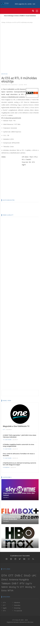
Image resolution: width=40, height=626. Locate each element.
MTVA (10, 590)
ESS (30, 162)
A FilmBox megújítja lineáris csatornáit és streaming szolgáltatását (18, 445)
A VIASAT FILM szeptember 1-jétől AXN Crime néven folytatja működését (19, 436)
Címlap (3, 22)
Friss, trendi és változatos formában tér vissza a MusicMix (19, 454)
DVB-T (15, 583)
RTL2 (35, 157)
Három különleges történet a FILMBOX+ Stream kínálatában (20, 15)
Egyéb (5, 608)
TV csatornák (7, 439)
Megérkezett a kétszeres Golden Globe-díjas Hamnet (19, 494)
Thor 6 (31, 157)
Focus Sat (25, 162)
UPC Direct (25, 157)
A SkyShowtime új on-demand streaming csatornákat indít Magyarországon (19, 464)
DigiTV (24, 165)
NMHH (4, 587)
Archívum (8, 22)
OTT (10, 575)
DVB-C (19, 575)
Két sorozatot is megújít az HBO (14, 543)
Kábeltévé (17, 602)
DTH (33, 162)
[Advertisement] (20, 45)
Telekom (6, 583)
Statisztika (17, 605)
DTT (4, 429)
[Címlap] (5, 4)
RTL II (23, 159)
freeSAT (28, 159)
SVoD (27, 575)
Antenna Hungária (19, 579)
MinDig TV (14, 587)
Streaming (6, 467)
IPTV (22, 583)
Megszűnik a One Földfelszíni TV (16, 426)
